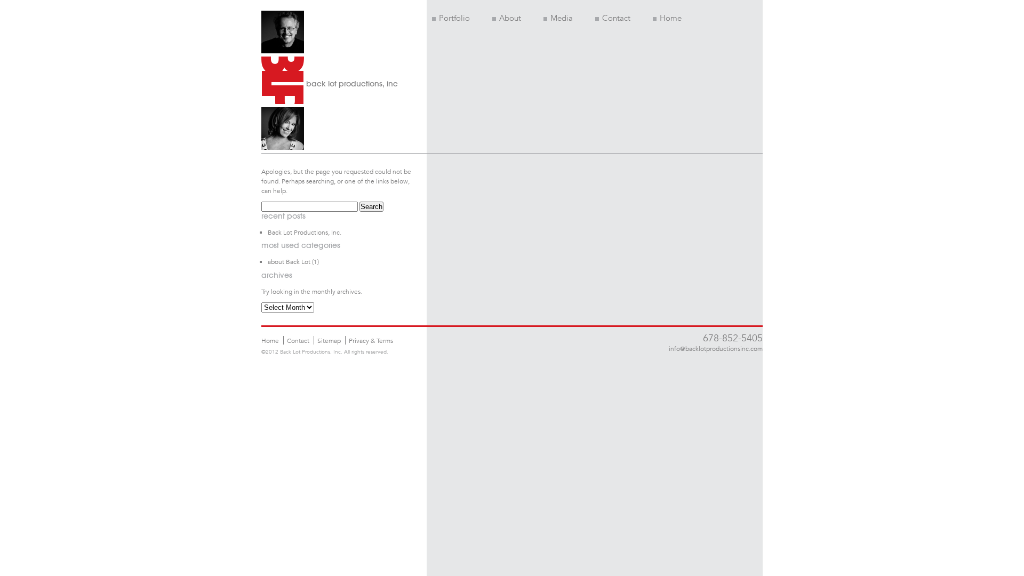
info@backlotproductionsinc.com (716, 348)
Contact (616, 18)
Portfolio (454, 18)
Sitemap (329, 340)
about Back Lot (289, 261)
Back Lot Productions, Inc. (304, 232)
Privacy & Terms (371, 340)
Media (561, 18)
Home (671, 18)
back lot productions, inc (352, 84)
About (510, 18)
